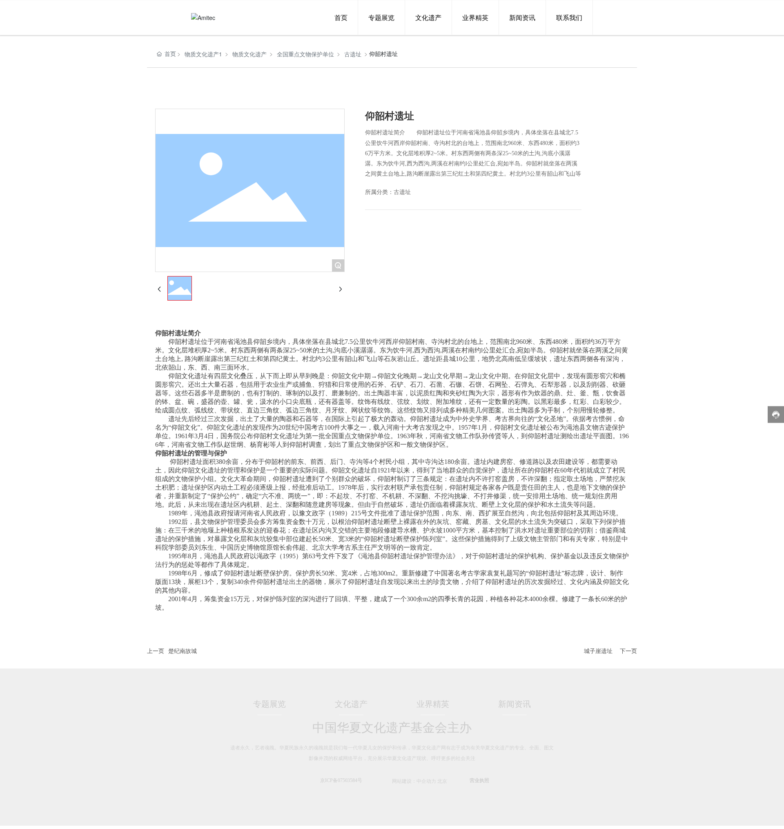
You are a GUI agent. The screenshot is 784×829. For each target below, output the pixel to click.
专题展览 (269, 704)
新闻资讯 (514, 704)
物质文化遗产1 (203, 54)
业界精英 (432, 704)
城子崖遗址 (598, 650)
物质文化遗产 (249, 54)
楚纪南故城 (182, 650)
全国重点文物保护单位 (305, 54)
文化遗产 (351, 704)
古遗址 (352, 54)
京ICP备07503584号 (341, 780)
